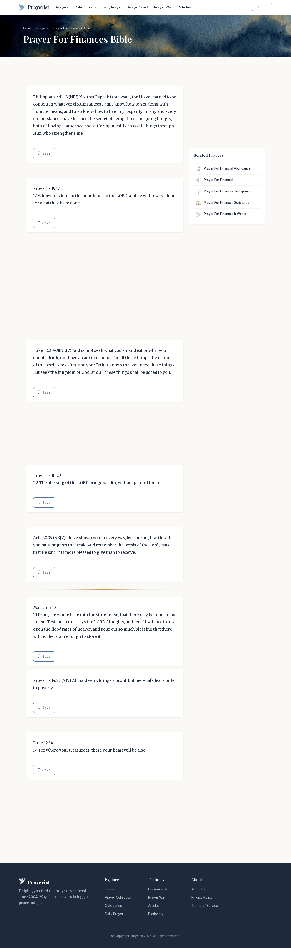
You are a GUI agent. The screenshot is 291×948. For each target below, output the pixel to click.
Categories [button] (84, 7)
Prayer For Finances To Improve (227, 191)
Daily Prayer (112, 7)
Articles (185, 7)
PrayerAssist (138, 7)
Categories (113, 905)
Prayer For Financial (218, 180)
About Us (198, 889)
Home (27, 28)
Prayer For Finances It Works (225, 214)
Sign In (262, 7)
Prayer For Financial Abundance (227, 168)
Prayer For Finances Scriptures (226, 202)
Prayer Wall (163, 7)
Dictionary (155, 914)
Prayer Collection (118, 897)
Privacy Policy (202, 897)
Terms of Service (204, 905)
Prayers (62, 7)
